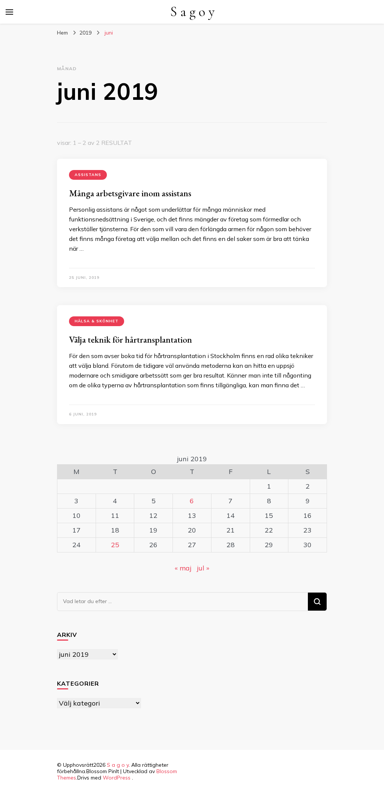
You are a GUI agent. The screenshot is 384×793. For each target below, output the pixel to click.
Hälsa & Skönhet (96, 321)
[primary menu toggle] (9, 12)
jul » (203, 568)
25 (115, 544)
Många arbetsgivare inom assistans (130, 193)
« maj (183, 568)
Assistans (88, 174)
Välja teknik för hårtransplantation (130, 339)
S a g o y (192, 11)
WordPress (116, 777)
